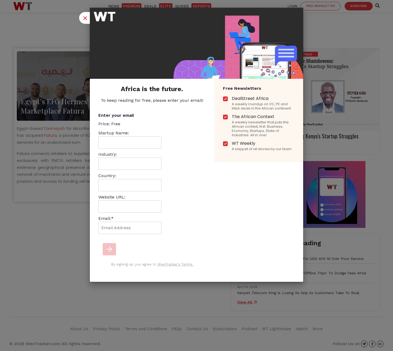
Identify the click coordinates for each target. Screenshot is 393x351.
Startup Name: (113, 132)
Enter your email (116, 115)
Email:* (106, 218)
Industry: (107, 154)
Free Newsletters (242, 88)
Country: (107, 175)
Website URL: (111, 197)
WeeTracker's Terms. (175, 264)
